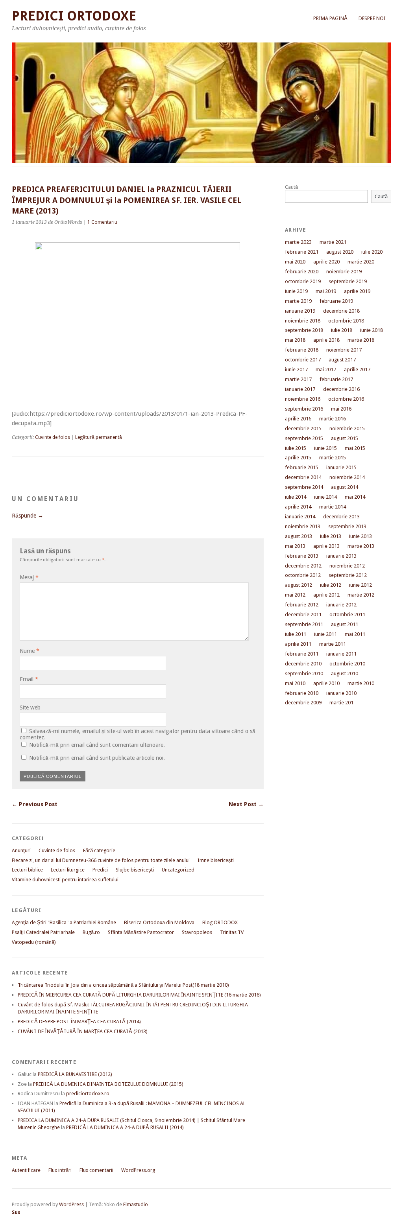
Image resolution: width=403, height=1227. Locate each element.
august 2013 (298, 536)
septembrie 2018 (304, 330)
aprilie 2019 (357, 291)
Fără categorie (99, 850)
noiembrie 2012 (347, 566)
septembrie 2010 (304, 673)
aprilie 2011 (298, 644)
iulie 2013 (330, 536)
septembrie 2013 (347, 526)
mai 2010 (295, 683)
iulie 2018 (341, 330)
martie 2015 (332, 458)
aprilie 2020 (326, 262)
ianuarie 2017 (300, 389)
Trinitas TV (232, 932)
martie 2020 (361, 262)
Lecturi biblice (27, 870)
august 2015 (344, 438)
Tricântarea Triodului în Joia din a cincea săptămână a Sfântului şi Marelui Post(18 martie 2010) (123, 985)
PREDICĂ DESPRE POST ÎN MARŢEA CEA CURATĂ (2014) (79, 1021)
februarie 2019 (336, 301)
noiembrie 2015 (347, 428)
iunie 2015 (325, 448)
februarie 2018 (301, 350)
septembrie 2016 (304, 409)
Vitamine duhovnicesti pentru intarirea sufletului (65, 879)
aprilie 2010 (326, 683)
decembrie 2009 (303, 703)
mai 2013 (295, 546)
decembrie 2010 (303, 664)
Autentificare (26, 1170)
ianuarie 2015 (341, 467)
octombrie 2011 (347, 614)
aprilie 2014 (298, 507)
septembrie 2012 (348, 575)
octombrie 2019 (303, 281)
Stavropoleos (197, 932)
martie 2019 (298, 301)
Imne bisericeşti (216, 860)
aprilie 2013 (326, 546)
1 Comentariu (102, 222)
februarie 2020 (301, 272)
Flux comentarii (96, 1170)
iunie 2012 (360, 585)
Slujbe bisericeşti (135, 870)
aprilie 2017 (357, 369)
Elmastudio (135, 1204)
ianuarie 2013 (341, 556)
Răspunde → (27, 515)
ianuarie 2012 (341, 605)
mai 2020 (295, 262)
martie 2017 (298, 379)
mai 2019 (326, 291)
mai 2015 (355, 448)
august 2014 (344, 487)
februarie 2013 (301, 556)
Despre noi (372, 18)
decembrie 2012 (303, 566)
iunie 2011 (325, 634)
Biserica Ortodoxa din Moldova (159, 922)
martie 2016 (332, 419)
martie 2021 (333, 242)
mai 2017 (326, 369)
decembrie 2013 (341, 517)
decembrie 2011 (303, 614)
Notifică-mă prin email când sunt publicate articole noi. (97, 758)
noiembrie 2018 (302, 321)
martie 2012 (361, 595)
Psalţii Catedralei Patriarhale (43, 932)
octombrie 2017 (303, 360)
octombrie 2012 (303, 575)
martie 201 (341, 703)
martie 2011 (332, 644)
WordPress (71, 1204)
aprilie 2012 (326, 595)
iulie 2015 (295, 448)
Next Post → (246, 804)
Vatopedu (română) (34, 942)
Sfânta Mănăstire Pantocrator (141, 932)
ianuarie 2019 (300, 311)
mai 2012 (295, 595)
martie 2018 (361, 340)
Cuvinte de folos (52, 437)
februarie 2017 (336, 379)
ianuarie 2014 (300, 517)
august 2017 (342, 360)
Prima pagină (330, 18)
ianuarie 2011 (341, 654)
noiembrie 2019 (344, 272)
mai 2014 (355, 497)
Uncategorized (178, 870)
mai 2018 (295, 340)
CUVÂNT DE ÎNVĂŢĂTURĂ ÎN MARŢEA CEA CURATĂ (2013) (83, 1031)
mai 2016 (341, 409)
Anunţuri (21, 850)
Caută (291, 187)
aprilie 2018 (326, 340)
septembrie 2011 (304, 624)
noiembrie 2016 (302, 399)
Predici (100, 870)
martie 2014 (332, 507)
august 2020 (339, 252)
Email (29, 679)
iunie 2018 (371, 330)
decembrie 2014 (303, 477)
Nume (29, 651)
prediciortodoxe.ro (87, 1093)
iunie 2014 (325, 497)
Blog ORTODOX (220, 922)
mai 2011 (355, 634)
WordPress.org (138, 1170)
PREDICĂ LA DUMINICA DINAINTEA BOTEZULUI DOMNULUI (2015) (108, 1084)
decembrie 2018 (341, 311)
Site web (30, 707)
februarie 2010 (301, 693)
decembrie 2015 (303, 428)
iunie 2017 (296, 369)
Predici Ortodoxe (74, 16)
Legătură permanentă (98, 437)
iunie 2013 (360, 536)
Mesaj (29, 577)
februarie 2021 (301, 252)
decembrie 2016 (341, 389)
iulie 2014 (295, 497)
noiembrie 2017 (344, 350)
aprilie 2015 (298, 458)
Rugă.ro (91, 932)
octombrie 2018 (346, 321)
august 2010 (344, 673)
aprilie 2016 (298, 419)
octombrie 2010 (347, 664)
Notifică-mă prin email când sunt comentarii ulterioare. (97, 745)
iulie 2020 (372, 252)
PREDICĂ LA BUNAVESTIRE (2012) (75, 1074)
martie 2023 (298, 242)
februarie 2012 (301, 605)
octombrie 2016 (346, 399)
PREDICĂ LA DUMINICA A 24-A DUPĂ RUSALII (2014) (125, 1127)
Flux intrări (60, 1170)
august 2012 (298, 585)
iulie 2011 (295, 634)
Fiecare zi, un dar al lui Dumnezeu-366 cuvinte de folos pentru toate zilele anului (101, 860)
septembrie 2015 (304, 438)
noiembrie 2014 (347, 477)
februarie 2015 (301, 467)
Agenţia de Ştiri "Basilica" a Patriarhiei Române (64, 922)
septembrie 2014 (304, 487)
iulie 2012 (330, 585)
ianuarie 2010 (341, 693)
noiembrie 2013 (302, 526)
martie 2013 (361, 546)
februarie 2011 (301, 654)
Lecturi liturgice (68, 870)
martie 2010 (361, 683)
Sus (16, 1212)
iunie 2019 (296, 291)
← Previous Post (34, 804)
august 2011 (344, 624)
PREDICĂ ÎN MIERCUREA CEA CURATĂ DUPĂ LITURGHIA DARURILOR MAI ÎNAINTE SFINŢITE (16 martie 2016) (139, 995)
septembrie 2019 (348, 281)
